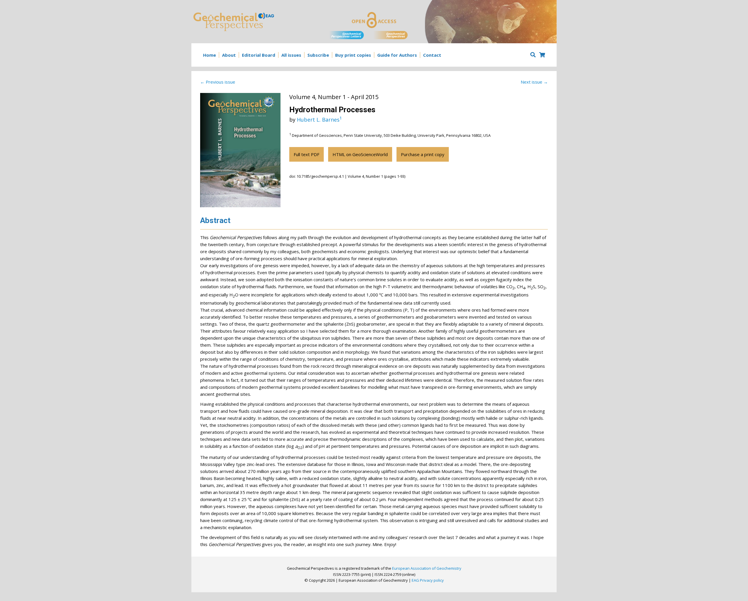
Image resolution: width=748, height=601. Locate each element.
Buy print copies (353, 55)
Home (209, 55)
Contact (432, 55)
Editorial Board (258, 55)
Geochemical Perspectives (395, 35)
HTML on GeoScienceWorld (360, 154)
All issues (291, 55)
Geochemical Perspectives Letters (346, 35)
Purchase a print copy (422, 154)
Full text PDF (306, 154)
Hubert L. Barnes (319, 119)
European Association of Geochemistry (426, 568)
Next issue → (534, 82)
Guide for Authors (397, 55)
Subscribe (318, 55)
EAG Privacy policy (428, 580)
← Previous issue (217, 82)
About (229, 55)
